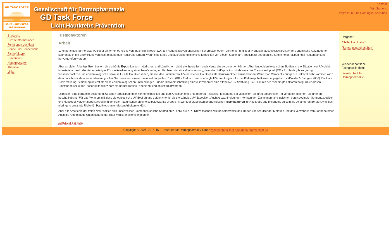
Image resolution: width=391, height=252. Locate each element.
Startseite (13, 35)
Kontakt (382, 4)
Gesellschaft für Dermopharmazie (353, 75)
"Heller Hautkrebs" (354, 42)
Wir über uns (378, 8)
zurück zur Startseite (70, 122)
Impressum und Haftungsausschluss (363, 13)
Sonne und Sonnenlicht (22, 49)
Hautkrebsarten (17, 62)
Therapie (13, 67)
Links (10, 71)
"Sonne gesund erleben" (357, 47)
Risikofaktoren (16, 53)
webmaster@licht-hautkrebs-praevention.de (239, 130)
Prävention (14, 58)
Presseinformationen (20, 40)
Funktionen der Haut (20, 44)
